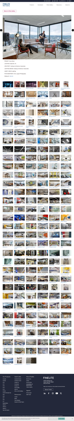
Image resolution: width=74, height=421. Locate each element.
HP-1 (4, 384)
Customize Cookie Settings (52, 418)
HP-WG (4, 391)
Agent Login (28, 394)
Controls (4, 380)
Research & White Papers (19, 402)
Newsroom (17, 394)
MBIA (62, 247)
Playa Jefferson (64, 282)
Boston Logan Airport (7, 136)
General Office (63, 107)
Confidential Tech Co (7, 364)
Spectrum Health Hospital (66, 346)
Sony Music (5, 187)
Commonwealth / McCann (8, 238)
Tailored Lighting (29, 387)
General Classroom (53, 107)
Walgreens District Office (7, 291)
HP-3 (4, 387)
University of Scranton (42, 346)
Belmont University (29, 336)
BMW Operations (64, 178)
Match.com (5, 170)
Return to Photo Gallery (9, 11)
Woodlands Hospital (65, 170)
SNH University (29, 319)
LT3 (3, 401)
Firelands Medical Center (65, 204)
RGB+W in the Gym (6, 88)
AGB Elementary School (65, 327)
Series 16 (4, 408)
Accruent (27, 195)
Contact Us (16, 382)
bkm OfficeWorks (41, 230)
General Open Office (18, 161)
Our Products (6, 377)
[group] (37, 46)
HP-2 (4, 385)
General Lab (16, 107)
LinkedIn (44, 393)
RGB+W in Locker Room (42, 88)
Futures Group (29, 238)
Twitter (61, 393)
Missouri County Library (54, 309)
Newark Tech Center (30, 346)
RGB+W (16, 389)
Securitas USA (40, 212)
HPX (3, 399)
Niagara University (41, 299)
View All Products (6, 410)
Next (73, 30)
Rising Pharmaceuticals (53, 178)
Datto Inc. (16, 221)
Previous (1, 30)
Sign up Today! (48, 389)
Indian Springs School (42, 319)
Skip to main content (4, 2)
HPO (4, 394)
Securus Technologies (65, 153)
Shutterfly (51, 238)
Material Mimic (5, 403)
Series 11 (4, 404)
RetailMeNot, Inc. (29, 230)
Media (15, 398)
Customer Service (17, 378)
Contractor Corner (17, 380)
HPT (3, 398)
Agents (28, 390)
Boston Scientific (29, 144)
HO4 (4, 382)
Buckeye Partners (52, 116)
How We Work (29, 382)
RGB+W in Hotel (17, 88)
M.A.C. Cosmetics (17, 256)
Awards (15, 396)
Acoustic (4, 378)
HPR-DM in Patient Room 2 (8, 98)
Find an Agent (28, 392)
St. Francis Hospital (64, 354)
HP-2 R (11, 76)
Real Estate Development (30, 153)
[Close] (72, 418)
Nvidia (50, 98)
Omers (62, 212)
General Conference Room (8, 161)
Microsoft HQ (17, 265)
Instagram (53, 393)
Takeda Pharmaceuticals (53, 212)
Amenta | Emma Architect (42, 238)
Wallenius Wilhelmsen (42, 136)
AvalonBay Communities (30, 170)
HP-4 (4, 389)
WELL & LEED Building (18, 391)
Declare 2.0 (16, 385)
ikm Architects (63, 195)
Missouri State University (7, 327)
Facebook (48, 393)
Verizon (39, 354)
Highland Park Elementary (66, 336)
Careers (27, 380)
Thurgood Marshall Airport (8, 221)
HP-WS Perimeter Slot (7, 392)
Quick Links (17, 377)
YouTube (57, 393)
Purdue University (17, 299)
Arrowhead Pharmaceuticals (6, 117)
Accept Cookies (61, 418)
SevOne (27, 221)
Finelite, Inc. (28, 364)
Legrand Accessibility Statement (41, 415)
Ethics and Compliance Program (56, 415)
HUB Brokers (51, 265)
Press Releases (17, 400)
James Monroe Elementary (8, 299)
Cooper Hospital (52, 230)
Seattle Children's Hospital (43, 221)
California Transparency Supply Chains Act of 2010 (22, 415)
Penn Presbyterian (29, 187)
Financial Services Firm (53, 291)
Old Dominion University (65, 116)
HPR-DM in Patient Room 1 (19, 98)
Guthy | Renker (29, 204)
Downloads (16, 384)
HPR (3, 396)
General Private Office (65, 126)
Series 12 (4, 406)
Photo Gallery (17, 387)
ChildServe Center (41, 247)
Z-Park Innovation (17, 144)
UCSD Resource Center (53, 346)
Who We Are (28, 378)
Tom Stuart (63, 144)
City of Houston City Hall (7, 107)
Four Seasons (17, 195)
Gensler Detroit (64, 230)
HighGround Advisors (30, 161)
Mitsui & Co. (5, 247)
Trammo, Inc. (16, 212)
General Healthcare (41, 107)
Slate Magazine (40, 204)
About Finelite (30, 377)
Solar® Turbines (64, 221)
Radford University (6, 336)
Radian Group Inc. (52, 282)
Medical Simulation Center (8, 282)
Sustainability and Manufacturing (29, 385)
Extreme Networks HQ (53, 256)
